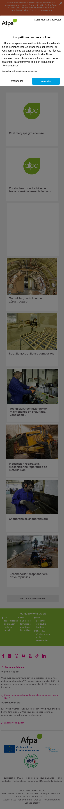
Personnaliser (16, 81)
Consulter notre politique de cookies (19, 71)
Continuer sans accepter (47, 19)
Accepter (46, 81)
